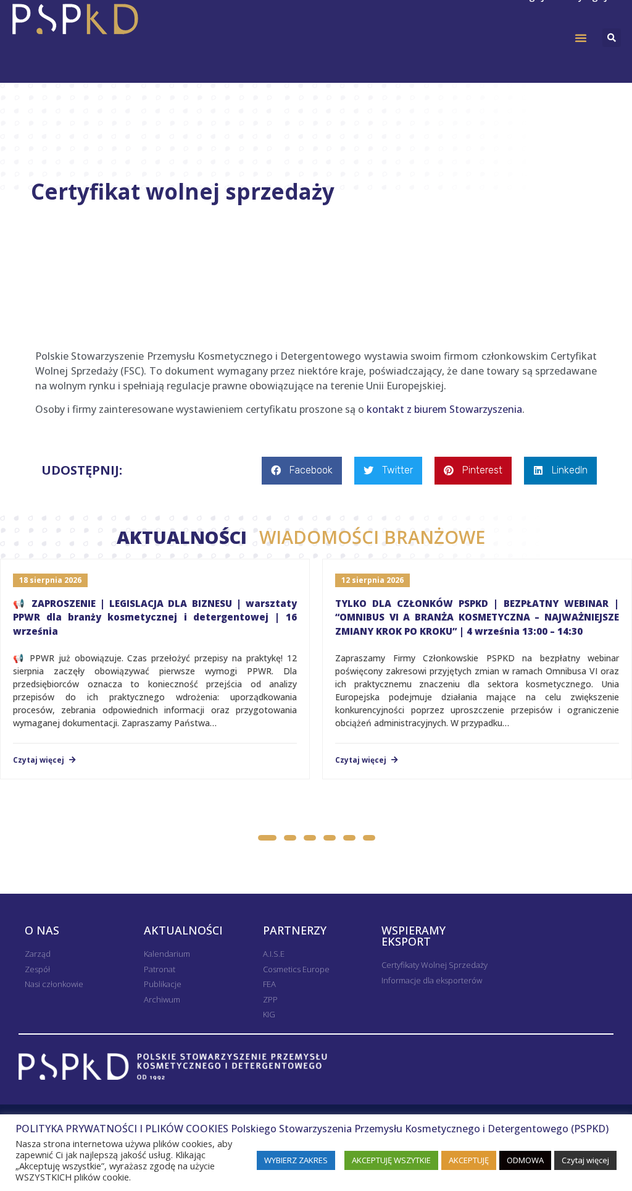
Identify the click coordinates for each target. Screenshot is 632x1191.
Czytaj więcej (39, 760)
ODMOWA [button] (525, 1160)
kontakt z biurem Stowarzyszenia (444, 409)
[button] (581, 37)
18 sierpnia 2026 (50, 580)
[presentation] (303, 813)
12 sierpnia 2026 (372, 580)
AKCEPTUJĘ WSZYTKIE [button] (391, 1160)
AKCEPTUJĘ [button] (469, 1160)
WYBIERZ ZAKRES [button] (296, 1160)
